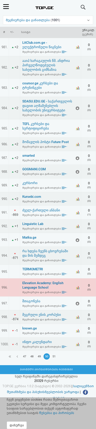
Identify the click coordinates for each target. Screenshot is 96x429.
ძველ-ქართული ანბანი (41, 210)
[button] (48, 20)
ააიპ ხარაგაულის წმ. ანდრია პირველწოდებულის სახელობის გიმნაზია (46, 65)
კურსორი (30, 183)
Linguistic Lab (32, 224)
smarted (28, 156)
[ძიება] (83, 7)
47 (24, 356)
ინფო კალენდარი (37, 342)
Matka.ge (29, 237)
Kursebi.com (31, 197)
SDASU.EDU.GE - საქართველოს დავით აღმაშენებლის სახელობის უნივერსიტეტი (47, 105)
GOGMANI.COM (34, 169)
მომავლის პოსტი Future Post (45, 142)
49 (39, 356)
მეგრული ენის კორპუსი (41, 315)
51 (54, 356)
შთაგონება (31, 301)
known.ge (29, 328)
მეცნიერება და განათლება (28, 20)
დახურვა (17, 425)
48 (31, 356)
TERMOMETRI (32, 269)
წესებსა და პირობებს (56, 413)
